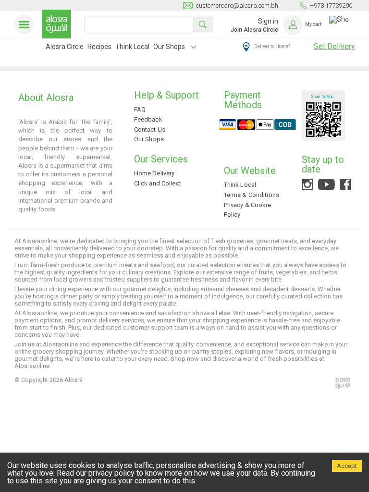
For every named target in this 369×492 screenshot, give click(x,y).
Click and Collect (157, 183)
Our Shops (169, 46)
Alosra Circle (65, 46)
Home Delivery (154, 173)
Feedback (148, 119)
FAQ (140, 109)
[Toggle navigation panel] (25, 24)
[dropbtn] (193, 48)
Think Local (132, 46)
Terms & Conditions (251, 194)
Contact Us (149, 129)
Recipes (99, 46)
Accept (347, 465)
